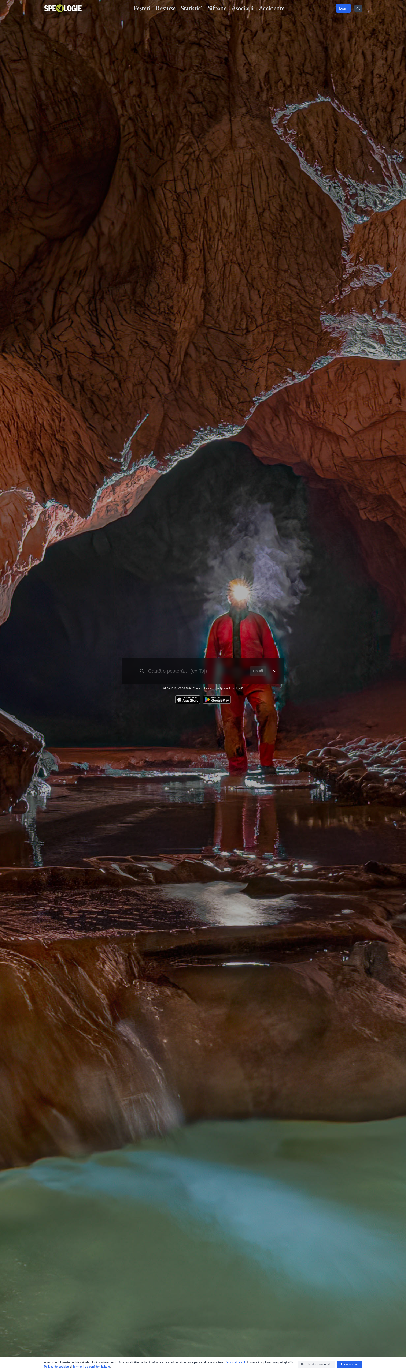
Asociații (242, 8)
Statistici (192, 8)
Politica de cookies (56, 1366)
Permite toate (350, 1364)
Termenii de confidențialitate (91, 1366)
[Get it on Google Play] (217, 699)
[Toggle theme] (358, 8)
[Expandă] (274, 671)
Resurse (165, 8)
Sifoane (217, 8)
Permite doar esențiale (316, 1364)
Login (343, 8)
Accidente (271, 8)
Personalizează (235, 1362)
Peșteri (142, 8)
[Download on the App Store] (188, 699)
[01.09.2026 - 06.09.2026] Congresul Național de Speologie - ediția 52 (203, 688)
